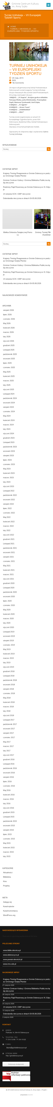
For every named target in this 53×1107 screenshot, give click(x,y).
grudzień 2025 (8, 345)
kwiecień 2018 (9, 702)
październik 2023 (10, 447)
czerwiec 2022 (9, 513)
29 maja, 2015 (17, 78)
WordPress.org (9, 915)
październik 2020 (10, 592)
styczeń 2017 (8, 755)
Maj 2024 (6, 416)
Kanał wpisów (8, 906)
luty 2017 (6, 751)
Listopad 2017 (8, 720)
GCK (14, 80)
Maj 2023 (6, 469)
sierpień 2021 (8, 557)
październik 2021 (10, 548)
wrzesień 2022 (9, 499)
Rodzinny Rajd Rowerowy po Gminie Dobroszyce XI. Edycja (27, 188)
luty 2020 (6, 623)
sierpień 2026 (8, 310)
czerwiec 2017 (9, 737)
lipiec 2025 (7, 363)
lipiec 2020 (7, 601)
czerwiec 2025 (9, 367)
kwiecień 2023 (9, 473)
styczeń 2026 (8, 341)
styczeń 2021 (8, 579)
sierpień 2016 (8, 777)
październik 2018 (10, 680)
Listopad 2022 (8, 491)
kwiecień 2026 (9, 328)
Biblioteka (7, 877)
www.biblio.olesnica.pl (12, 950)
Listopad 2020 (8, 588)
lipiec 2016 (7, 781)
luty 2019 (6, 662)
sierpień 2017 (8, 733)
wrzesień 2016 (9, 773)
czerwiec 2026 (9, 319)
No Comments (18, 82)
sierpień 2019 (8, 640)
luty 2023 (6, 482)
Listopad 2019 (8, 632)
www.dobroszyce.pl (11, 955)
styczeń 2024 (8, 433)
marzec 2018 (8, 707)
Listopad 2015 (8, 817)
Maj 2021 (6, 566)
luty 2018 (6, 711)
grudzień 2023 (8, 438)
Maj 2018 (6, 698)
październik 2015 (10, 821)
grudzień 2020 (8, 583)
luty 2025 (6, 385)
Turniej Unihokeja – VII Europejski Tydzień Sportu (28, 69)
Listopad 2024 (8, 394)
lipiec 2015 (7, 834)
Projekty (6, 886)
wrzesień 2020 (9, 596)
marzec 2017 (8, 746)
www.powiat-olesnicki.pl (12, 959)
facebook (26, 1104)
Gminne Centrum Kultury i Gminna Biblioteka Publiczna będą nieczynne (26, 181)
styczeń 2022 (8, 535)
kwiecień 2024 (9, 420)
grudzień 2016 (8, 759)
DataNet (30, 1095)
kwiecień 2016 (9, 795)
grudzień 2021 (8, 539)
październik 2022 (10, 495)
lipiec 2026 (7, 314)
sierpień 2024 (8, 407)
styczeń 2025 (8, 389)
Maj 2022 (6, 517)
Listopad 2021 (8, 544)
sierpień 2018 (8, 689)
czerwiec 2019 (9, 645)
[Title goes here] (27, 51)
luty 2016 (6, 803)
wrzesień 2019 (9, 636)
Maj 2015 (6, 843)
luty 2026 (6, 337)
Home (13, 26)
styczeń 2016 (8, 808)
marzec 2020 (8, 618)
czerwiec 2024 (9, 411)
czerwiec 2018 (9, 693)
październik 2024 (10, 398)
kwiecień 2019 (9, 654)
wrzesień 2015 (9, 825)
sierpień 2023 (8, 455)
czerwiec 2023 (9, 464)
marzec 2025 (8, 381)
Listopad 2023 (8, 442)
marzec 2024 (8, 425)
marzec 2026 (8, 332)
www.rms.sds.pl (9, 964)
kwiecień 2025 (9, 376)
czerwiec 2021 (9, 561)
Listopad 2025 (8, 350)
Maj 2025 (6, 372)
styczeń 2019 (8, 667)
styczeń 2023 (8, 486)
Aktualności (7, 872)
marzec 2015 (8, 852)
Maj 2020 (6, 610)
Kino (5, 881)
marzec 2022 (8, 526)
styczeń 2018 (8, 715)
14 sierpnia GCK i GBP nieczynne (16, 194)
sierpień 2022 (8, 504)
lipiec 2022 (7, 508)
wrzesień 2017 (9, 729)
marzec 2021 (8, 574)
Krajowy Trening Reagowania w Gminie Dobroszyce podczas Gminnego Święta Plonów (26, 174)
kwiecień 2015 (9, 847)
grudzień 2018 (8, 671)
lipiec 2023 (7, 460)
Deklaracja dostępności (16, 1064)
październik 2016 (10, 768)
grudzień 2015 (8, 812)
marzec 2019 (8, 658)
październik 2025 (10, 354)
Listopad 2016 (8, 764)
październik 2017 (10, 724)
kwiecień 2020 (9, 614)
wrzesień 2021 (9, 552)
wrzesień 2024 (9, 403)
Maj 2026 (6, 323)
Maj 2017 (6, 742)
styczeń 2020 (8, 627)
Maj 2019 (6, 649)
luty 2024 (6, 429)
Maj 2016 (6, 790)
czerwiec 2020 (9, 605)
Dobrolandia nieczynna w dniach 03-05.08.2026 (22, 198)
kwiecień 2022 (9, 522)
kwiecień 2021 (9, 570)
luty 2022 (6, 530)
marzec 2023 (8, 477)
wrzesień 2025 (9, 359)
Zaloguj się (7, 902)
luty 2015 (6, 856)
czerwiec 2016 (9, 786)
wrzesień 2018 (9, 685)
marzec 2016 (8, 799)
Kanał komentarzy (10, 911)
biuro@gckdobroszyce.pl (16, 1048)
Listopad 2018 (8, 676)
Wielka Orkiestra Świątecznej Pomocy (17, 233)
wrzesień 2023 (9, 451)
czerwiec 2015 (9, 839)
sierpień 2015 (8, 830)
